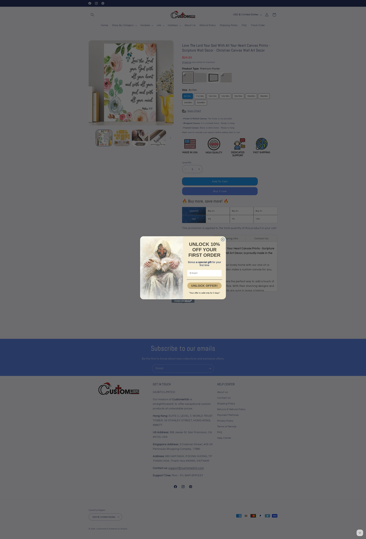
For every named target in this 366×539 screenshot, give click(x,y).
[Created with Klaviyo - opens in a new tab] (183, 301)
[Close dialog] (222, 239)
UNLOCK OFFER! (204, 285)
